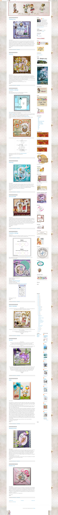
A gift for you (28, 257)
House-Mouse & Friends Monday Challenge (46, 336)
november (39, 307)
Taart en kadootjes (13, 306)
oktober (39, 308)
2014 (38, 301)
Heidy (38, 127)
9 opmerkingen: (18, 49)
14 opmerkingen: (18, 228)
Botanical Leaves (27, 116)
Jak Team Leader (40, 122)
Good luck (11, 162)
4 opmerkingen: (18, 301)
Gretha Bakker (38, 34)
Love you (11, 54)
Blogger (34, 508)
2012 (38, 303)
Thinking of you (12, 19)
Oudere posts (33, 500)
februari (39, 328)
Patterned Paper (46, 370)
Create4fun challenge (13, 89)
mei (38, 313)
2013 (38, 302)
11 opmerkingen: (18, 497)
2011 (38, 304)
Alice (38, 118)
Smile (10, 380)
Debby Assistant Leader (41, 121)
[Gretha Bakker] (37, 35)
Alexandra (39, 117)
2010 (38, 305)
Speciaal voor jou (12, 428)
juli (38, 311)
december (39, 306)
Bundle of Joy (12, 465)
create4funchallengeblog (23, 153)
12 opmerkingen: (18, 85)
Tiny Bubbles (18, 281)
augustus (39, 310)
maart (39, 327)
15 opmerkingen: (18, 335)
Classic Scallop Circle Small (16, 280)
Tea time (11, 340)
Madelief (14, 114)
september (39, 309)
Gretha (43, 18)
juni (38, 312)
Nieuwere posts (11, 500)
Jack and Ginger (12, 196)
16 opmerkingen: (18, 375)
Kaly (38, 126)
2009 (38, 331)
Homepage (22, 500)
